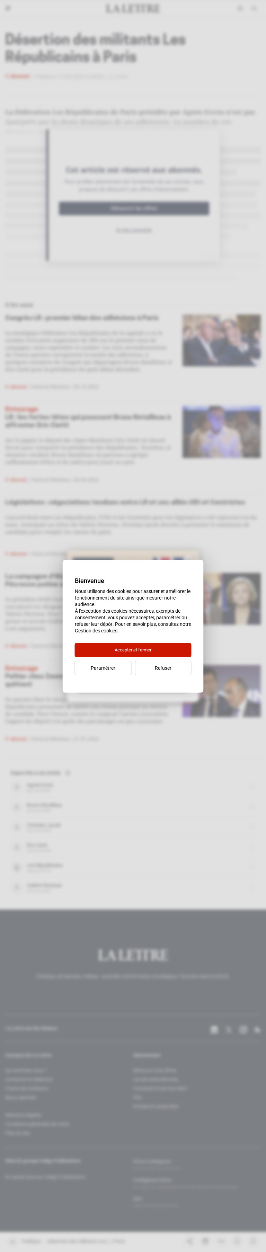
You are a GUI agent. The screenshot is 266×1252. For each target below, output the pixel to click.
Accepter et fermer (133, 649)
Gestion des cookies (96, 630)
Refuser (163, 668)
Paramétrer (103, 668)
